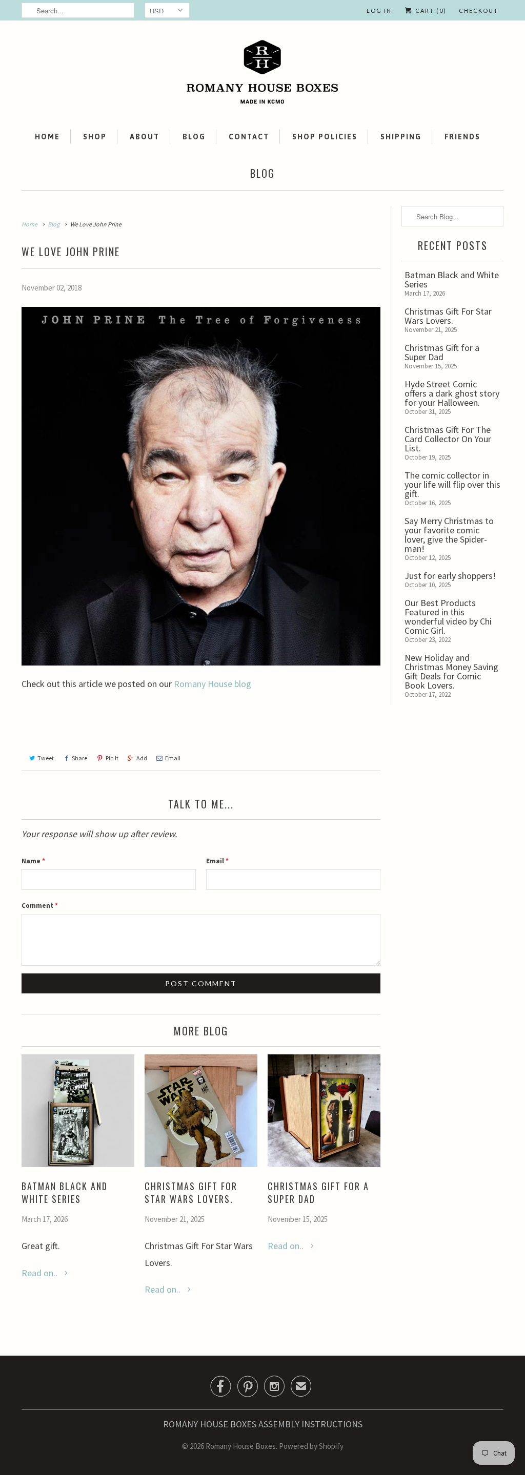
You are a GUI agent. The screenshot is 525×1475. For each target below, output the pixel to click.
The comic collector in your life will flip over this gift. (452, 484)
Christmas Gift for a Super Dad (318, 1193)
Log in (379, 10)
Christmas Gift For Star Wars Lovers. (191, 1193)
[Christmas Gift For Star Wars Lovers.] (201, 1164)
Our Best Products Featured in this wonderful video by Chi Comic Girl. (448, 616)
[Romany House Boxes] (262, 74)
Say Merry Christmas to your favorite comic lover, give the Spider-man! (449, 534)
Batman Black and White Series (65, 1193)
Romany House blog (212, 684)
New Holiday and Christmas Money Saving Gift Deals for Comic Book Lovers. (451, 671)
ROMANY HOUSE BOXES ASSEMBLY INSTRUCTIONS (262, 1424)
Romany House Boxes (241, 1446)
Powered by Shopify (311, 1446)
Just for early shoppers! (450, 575)
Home (47, 137)
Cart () (430, 10)
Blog (194, 137)
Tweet (45, 758)
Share (79, 758)
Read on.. (40, 1273)
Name (33, 861)
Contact (249, 137)
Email (172, 758)
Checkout (478, 10)
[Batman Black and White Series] (78, 1164)
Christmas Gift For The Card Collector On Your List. (448, 439)
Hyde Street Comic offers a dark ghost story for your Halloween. (452, 393)
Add (141, 758)
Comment (40, 905)
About (144, 137)
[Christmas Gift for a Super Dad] (324, 1164)
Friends (462, 137)
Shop (95, 137)
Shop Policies (324, 137)
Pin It (112, 758)
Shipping (400, 137)
